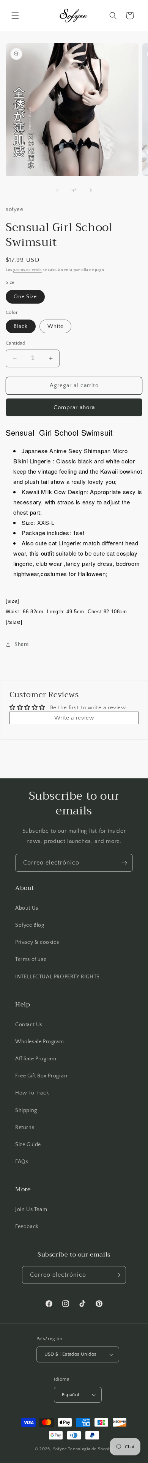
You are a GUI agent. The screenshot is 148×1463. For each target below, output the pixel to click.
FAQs (21, 1162)
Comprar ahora (74, 407)
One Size (25, 297)
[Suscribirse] (124, 863)
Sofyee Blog (29, 925)
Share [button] (21, 644)
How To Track (32, 1093)
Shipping (26, 1110)
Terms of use (30, 959)
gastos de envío (27, 270)
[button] (15, 15)
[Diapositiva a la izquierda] (57, 190)
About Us (26, 908)
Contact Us (29, 1025)
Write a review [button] (74, 718)
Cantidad (15, 343)
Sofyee (60, 1449)
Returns (24, 1127)
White (55, 326)
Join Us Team (31, 1209)
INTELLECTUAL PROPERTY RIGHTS (57, 977)
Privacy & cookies (37, 942)
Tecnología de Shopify (90, 1449)
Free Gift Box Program (42, 1076)
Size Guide (28, 1145)
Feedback (27, 1227)
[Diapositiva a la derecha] (90, 190)
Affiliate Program (35, 1059)
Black (21, 326)
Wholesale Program (39, 1042)
